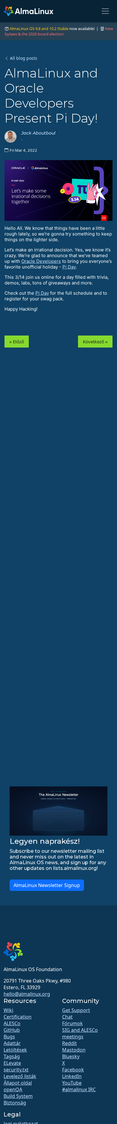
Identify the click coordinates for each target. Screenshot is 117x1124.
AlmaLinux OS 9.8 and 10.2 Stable (39, 28)
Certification (18, 1016)
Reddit (69, 1043)
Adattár (12, 1043)
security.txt (16, 1069)
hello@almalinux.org (27, 994)
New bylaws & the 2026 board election (59, 31)
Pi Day (69, 267)
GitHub (12, 1030)
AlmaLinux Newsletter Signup (47, 885)
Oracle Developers (41, 261)
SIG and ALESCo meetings (80, 1033)
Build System (18, 1096)
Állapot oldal (18, 1083)
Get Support (76, 1010)
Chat (67, 1016)
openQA (13, 1089)
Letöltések (15, 1050)
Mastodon (74, 1050)
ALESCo (12, 1023)
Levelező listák (20, 1076)
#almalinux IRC (79, 1089)
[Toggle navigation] (105, 11)
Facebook (73, 1069)
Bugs (9, 1036)
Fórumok (72, 1023)
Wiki (8, 1010)
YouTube (72, 1083)
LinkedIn (72, 1076)
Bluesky (71, 1056)
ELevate (12, 1063)
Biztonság (15, 1102)
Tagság (12, 1056)
